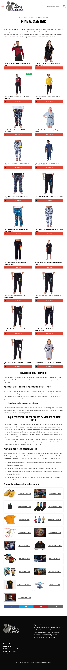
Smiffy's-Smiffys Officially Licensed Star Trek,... (17, 64)
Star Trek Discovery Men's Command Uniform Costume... (47, 163)
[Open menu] (2, 6)
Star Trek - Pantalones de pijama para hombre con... (16, 230)
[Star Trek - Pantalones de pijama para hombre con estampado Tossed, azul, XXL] (18, 217)
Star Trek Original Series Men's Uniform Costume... (47, 97)
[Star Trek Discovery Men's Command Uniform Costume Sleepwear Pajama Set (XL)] (49, 150)
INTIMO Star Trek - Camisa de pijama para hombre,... (48, 263)
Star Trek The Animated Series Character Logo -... (17, 329)
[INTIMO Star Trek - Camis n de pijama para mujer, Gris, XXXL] (49, 349)
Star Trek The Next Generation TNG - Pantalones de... (16, 197)
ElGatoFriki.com (20, 29)
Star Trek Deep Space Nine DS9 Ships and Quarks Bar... (17, 130)
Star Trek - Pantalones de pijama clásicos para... (17, 163)
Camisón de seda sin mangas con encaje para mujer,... (47, 64)
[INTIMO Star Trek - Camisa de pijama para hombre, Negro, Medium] (49, 250)
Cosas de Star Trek (32, 17)
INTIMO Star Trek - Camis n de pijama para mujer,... (48, 363)
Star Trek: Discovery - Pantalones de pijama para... (49, 230)
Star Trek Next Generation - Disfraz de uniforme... (16, 97)
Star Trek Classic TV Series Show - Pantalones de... (46, 329)
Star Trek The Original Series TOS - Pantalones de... (15, 296)
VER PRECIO (19, 68)
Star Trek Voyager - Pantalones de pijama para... (48, 296)
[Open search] (64, 6)
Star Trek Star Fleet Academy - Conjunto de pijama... (49, 130)
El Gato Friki (22, 17)
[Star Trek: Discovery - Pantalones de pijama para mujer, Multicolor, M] (49, 217)
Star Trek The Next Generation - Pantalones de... (18, 363)
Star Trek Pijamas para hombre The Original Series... (49, 197)
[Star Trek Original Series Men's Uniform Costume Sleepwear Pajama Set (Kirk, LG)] (49, 84)
